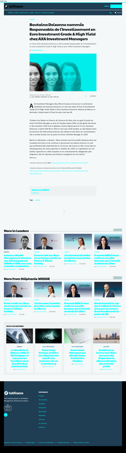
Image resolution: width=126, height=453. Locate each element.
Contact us (42, 427)
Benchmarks (42, 411)
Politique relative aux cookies (81, 442)
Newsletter (42, 415)
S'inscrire (41, 419)
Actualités (42, 404)
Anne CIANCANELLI (11, 269)
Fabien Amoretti (49, 366)
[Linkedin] (111, 13)
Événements (42, 408)
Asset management (48, 346)
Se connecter (43, 423)
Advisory (106, 346)
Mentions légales (30, 442)
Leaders (32, 19)
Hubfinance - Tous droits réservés (13, 442)
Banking (6, 252)
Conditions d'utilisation (63, 442)
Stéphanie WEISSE (37, 50)
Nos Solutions (43, 400)
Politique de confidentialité (46, 442)
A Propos (41, 396)
